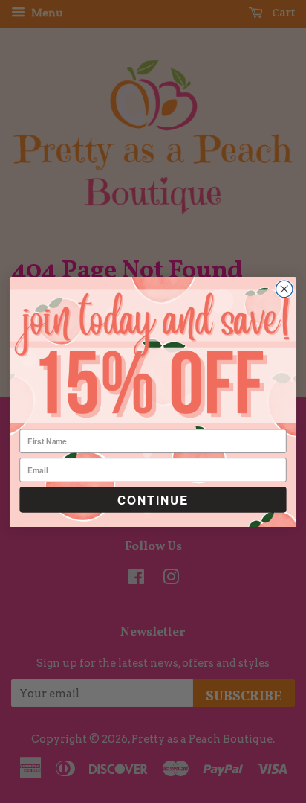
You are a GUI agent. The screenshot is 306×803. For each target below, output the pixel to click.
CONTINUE (153, 499)
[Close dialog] (284, 289)
